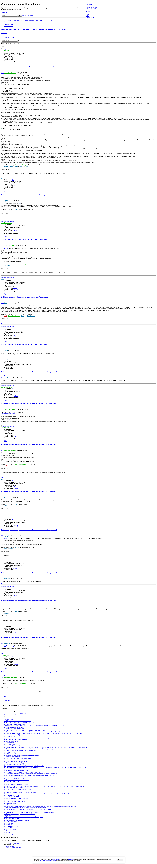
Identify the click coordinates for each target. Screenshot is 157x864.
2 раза (15, 568)
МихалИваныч (31, 316)
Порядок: (42, 705)
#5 (1, 350)
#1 (1, 73)
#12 (2, 606)
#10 (2, 536)
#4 (1, 303)
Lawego (23, 316)
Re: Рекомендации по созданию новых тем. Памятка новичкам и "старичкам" (29, 372)
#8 (1, 450)
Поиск (19, 15)
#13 (2, 643)
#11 (2, 578)
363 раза (16, 337)
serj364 (6, 166)
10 (12, 361)
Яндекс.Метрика (55, 859)
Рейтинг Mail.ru (71, 859)
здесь (9, 419)
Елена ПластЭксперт (6, 50)
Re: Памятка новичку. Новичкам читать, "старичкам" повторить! (24, 195)
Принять (120, 859)
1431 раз (16, 526)
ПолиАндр (7, 265)
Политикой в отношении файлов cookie (48, 860)
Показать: (5, 705)
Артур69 (3, 517)
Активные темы (8, 26)
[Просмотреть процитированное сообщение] (13, 248)
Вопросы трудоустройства (8, 413)
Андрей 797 (28, 166)
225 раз (15, 288)
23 (12, 562)
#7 (1, 409)
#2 (1, 201)
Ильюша (21, 166)
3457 (13, 519)
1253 (13, 180)
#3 (1, 245)
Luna (5, 505)
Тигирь (16, 166)
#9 (1, 497)
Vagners (11, 548)
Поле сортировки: (22, 705)
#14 (2, 677)
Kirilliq (2, 279)
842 (12, 480)
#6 (1, 377)
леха (5, 210)
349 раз (15, 58)
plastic (9, 210)
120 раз (15, 335)
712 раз (15, 486)
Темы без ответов (9, 24)
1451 (13, 52)
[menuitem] (91, 7)
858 (12, 329)
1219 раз (15, 525)
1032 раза (16, 289)
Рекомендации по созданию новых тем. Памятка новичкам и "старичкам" (34, 29)
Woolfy (11, 166)
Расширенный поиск (28, 15)
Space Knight (4, 359)
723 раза (16, 59)
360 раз (16, 488)
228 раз (15, 186)
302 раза (16, 187)
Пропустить (4, 12)
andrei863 (3, 560)
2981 (13, 280)
